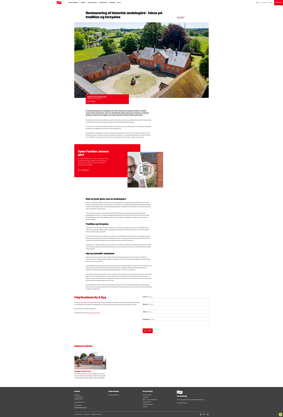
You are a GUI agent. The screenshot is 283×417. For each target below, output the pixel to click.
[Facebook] (201, 414)
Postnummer (149, 319)
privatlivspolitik (96, 313)
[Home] (59, 2)
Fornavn (147, 296)
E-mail (147, 311)
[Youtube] (204, 414)
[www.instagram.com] (208, 414)
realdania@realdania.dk (80, 407)
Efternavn (148, 304)
